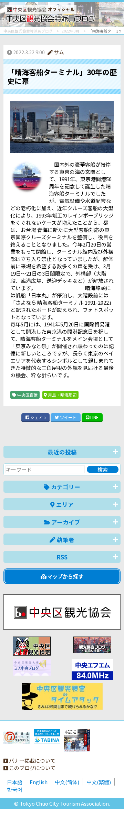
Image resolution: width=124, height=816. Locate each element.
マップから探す (64, 576)
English (39, 782)
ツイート (67, 417)
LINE (94, 417)
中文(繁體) (98, 782)
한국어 (14, 789)
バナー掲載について (31, 760)
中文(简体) (67, 782)
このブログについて (31, 767)
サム (58, 52)
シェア (37, 417)
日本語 (14, 782)
